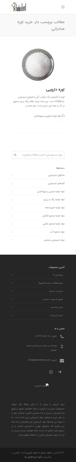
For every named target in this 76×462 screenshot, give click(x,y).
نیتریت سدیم (56, 291)
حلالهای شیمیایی (56, 175)
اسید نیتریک (56, 315)
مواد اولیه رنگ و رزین (54, 199)
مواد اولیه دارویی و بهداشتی (47, 116)
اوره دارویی (55, 89)
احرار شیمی (31, 453)
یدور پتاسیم (57, 307)
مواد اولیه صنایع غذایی (54, 224)
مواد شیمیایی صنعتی (54, 240)
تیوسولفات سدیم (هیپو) (51, 283)
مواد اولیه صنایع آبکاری (53, 216)
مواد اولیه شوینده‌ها (55, 207)
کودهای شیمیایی (56, 183)
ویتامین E (58, 275)
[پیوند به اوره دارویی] (38, 64)
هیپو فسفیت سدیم (53, 299)
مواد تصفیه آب (57, 232)
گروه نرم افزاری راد (33, 457)
